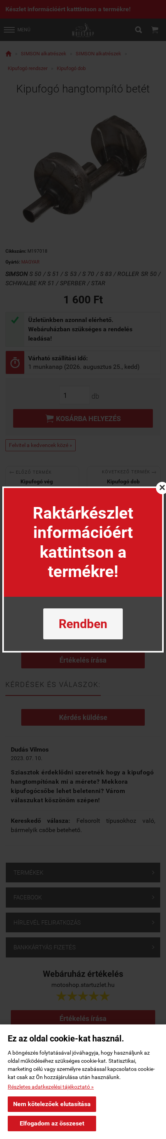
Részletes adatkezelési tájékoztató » (51, 1087)
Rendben (83, 624)
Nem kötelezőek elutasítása (52, 1104)
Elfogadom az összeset (52, 1123)
